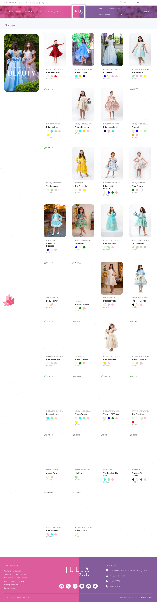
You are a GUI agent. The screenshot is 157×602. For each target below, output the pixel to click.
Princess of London (137, 474)
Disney (117, 69)
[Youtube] (81, 586)
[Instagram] (75, 586)
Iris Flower (79, 243)
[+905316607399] (5, 3)
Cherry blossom (82, 127)
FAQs (43, 3)
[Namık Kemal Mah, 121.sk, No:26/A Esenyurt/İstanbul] (107, 570)
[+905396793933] (107, 586)
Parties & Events (31, 11)
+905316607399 (12, 2)
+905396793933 (116, 586)
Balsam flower (52, 414)
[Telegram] (88, 586)
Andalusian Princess (51, 244)
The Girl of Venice (111, 414)
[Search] (138, 2)
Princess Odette (139, 301)
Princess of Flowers (108, 187)
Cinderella (107, 72)
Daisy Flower (52, 301)
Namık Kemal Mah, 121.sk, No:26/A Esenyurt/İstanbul (130, 570)
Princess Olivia (52, 530)
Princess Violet (109, 301)
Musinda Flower (82, 304)
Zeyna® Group (146, 597)
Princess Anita (109, 243)
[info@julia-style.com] (107, 575)
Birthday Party (53, 11)
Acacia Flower (52, 473)
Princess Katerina (139, 359)
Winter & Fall (57, 183)
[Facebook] (61, 586)
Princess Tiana (81, 359)
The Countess (52, 186)
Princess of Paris (53, 359)
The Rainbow (137, 72)
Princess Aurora (53, 72)
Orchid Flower (138, 243)
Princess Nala (81, 72)
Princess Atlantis (110, 127)
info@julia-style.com (118, 576)
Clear (50, 79)
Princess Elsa (52, 127)
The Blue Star (138, 414)
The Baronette (81, 186)
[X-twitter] (68, 586)
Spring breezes (81, 414)
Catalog (35, 3)
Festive (43, 11)
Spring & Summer (16, 11)
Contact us (25, 3)
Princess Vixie (81, 530)
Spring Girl (136, 127)
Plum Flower (137, 186)
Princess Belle (109, 359)
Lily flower (79, 473)
